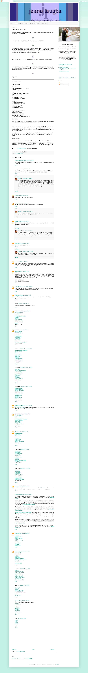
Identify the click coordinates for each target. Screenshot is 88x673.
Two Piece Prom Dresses (20, 407)
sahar (16, 261)
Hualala (16, 431)
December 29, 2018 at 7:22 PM (26, 386)
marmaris (16, 623)
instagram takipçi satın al (19, 579)
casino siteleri (17, 607)
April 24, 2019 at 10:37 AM (25, 468)
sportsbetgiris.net (18, 612)
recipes (26, 23)
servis (16, 594)
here (69, 53)
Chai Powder (42, 487)
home (12, 23)
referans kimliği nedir (19, 576)
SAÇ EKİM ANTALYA (19, 575)
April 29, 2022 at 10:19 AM (25, 568)
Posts (61, 82)
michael (18, 658)
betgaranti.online (18, 604)
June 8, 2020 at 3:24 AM (27, 494)
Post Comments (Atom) (21, 651)
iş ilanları (16, 589)
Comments (62, 84)
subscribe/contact (19, 23)
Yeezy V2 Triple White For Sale (29, 504)
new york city (26, 658)
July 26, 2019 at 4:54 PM (24, 486)
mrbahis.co (17, 609)
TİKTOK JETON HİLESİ (19, 572)
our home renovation (42, 23)
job (15, 658)
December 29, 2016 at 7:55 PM (24, 310)
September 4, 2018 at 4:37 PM (22, 329)
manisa (16, 620)
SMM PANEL (17, 587)
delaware (13, 658)
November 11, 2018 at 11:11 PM (26, 348)
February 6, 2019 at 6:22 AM (26, 405)
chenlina (16, 310)
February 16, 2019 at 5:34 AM (24, 413)
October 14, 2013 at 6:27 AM (23, 303)
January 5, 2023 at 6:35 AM (24, 600)
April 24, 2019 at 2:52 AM (24, 449)
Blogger (57, 664)
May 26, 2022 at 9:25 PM (24, 585)
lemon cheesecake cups (64, 71)
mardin (16, 622)
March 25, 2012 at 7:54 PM (28, 211)
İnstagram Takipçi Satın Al (20, 577)
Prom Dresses (18, 405)
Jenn (16, 195)
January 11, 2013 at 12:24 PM (26, 286)
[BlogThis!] (22, 152)
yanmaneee (17, 533)
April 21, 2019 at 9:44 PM (23, 431)
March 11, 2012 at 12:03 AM (22, 195)
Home (33, 649)
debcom (16, 221)
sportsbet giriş (17, 608)
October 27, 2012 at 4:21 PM (23, 271)
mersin (16, 624)
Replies (17, 176)
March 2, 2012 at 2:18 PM (28, 160)
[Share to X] (23, 152)
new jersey (22, 658)
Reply (16, 165)
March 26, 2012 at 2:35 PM (24, 221)
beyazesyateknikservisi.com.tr (20, 592)
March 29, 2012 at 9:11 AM (28, 251)
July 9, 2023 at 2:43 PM (21, 618)
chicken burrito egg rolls (63, 67)
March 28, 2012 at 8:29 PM (24, 243)
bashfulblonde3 (18, 286)
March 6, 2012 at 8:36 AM (27, 178)
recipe (30, 658)
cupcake (16, 153)
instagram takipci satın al (19, 571)
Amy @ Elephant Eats (19, 160)
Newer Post (14, 649)
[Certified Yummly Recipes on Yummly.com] (67, 77)
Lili (15, 329)
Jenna (19, 178)
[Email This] (20, 152)
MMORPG (17, 570)
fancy (22, 153)
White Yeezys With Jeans (20, 523)
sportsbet (17, 600)
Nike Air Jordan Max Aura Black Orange (23, 512)
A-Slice (16, 202)
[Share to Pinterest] (26, 152)
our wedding (32, 23)
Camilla (16, 271)
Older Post (52, 649)
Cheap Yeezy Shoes (19, 494)
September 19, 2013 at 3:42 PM (25, 295)
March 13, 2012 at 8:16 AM (23, 202)
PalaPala (16, 413)
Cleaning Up (61, 65)
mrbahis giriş (17, 610)
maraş (16, 621)
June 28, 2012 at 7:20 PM (22, 261)
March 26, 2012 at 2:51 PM (28, 230)
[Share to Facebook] (24, 152)
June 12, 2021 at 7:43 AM (24, 551)
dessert (19, 153)
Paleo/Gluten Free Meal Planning (65, 64)
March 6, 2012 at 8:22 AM (25, 169)
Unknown (17, 243)
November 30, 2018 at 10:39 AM (26, 367)
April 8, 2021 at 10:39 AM (24, 533)
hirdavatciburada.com (19, 591)
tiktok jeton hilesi (18, 595)
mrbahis (16, 605)
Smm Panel (17, 588)
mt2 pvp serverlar (18, 578)
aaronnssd (17, 486)
